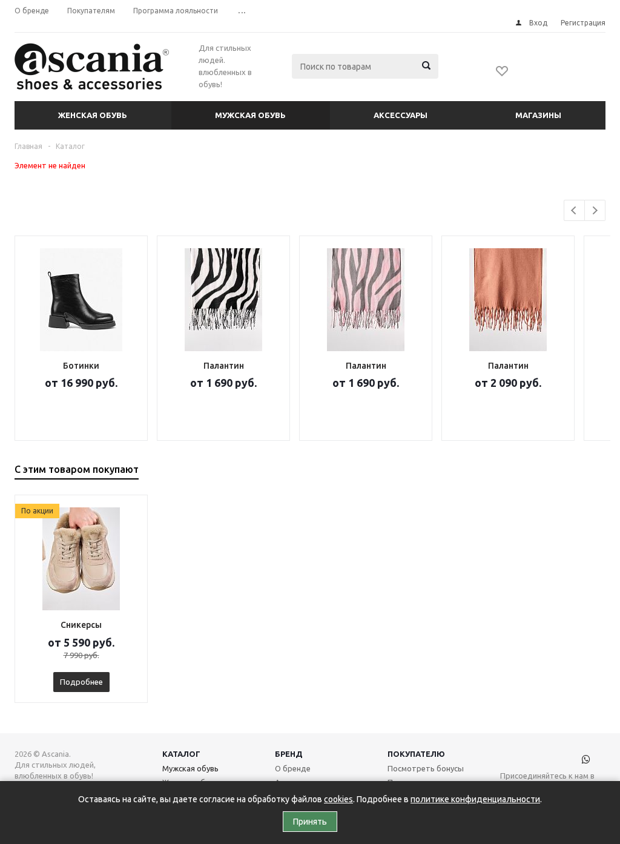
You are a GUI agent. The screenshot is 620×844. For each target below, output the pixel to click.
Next (595, 210)
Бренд (289, 754)
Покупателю (416, 754)
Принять (310, 821)
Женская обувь (92, 115)
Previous (574, 210)
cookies (338, 799)
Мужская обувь (250, 115)
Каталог (181, 754)
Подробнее (81, 682)
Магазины (538, 115)
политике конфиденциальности (475, 799)
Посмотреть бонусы (426, 768)
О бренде (293, 768)
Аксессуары (400, 115)
